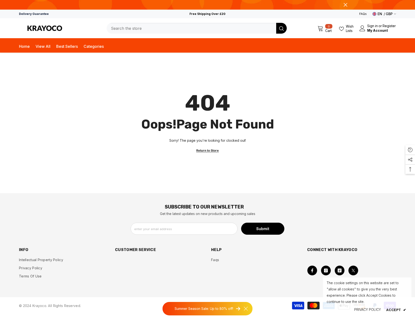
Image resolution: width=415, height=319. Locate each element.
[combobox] (191, 28)
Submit (262, 228)
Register (389, 26)
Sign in (372, 26)
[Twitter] (353, 270)
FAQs (363, 14)
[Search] (197, 28)
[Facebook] (312, 270)
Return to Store (207, 150)
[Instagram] (326, 270)
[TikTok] (340, 270)
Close (345, 4)
